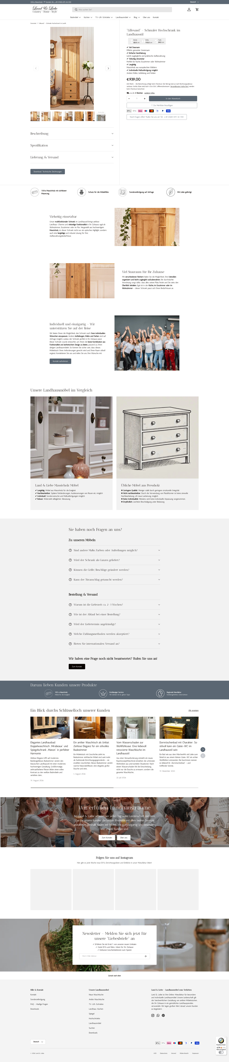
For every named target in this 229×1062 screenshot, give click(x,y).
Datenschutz (163, 1053)
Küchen (87, 17)
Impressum (195, 1053)
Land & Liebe (40, 1053)
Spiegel (91, 1014)
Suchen (92, 1028)
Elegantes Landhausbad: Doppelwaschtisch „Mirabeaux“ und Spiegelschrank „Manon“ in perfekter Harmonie (49, 748)
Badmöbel (74, 17)
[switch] (221, 1052)
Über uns (146, 17)
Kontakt (156, 17)
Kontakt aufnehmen (60, 361)
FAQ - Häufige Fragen (39, 1004)
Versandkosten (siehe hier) (179, 86)
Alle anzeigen (193, 710)
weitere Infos (149, 93)
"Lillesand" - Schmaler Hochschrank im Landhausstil (52, 23)
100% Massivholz (36, 2)
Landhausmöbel (122, 17)
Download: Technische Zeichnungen (48, 171)
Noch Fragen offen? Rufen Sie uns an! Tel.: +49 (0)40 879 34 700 (157, 117)
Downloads (34, 1009)
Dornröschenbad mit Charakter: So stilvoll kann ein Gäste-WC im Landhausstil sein (178, 746)
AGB (155, 1053)
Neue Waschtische (96, 995)
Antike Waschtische (96, 999)
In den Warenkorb (173, 98)
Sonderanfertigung (37, 999)
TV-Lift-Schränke (102, 17)
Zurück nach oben (114, 976)
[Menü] (225, 1037)
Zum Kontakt (77, 666)
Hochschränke (94, 1018)
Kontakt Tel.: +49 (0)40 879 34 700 (58, 2)
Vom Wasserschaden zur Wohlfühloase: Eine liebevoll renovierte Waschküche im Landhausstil (131, 748)
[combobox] (122, 9)
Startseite (33, 23)
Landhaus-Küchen (96, 1009)
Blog (135, 17)
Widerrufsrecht (184, 1053)
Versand (173, 1053)
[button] (197, 9)
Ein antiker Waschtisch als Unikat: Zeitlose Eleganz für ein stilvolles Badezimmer (91, 746)
